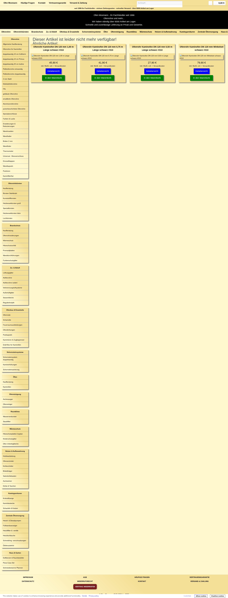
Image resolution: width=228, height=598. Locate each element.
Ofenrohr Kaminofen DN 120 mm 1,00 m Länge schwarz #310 (53, 48)
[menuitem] (159, 4)
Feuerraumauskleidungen (12, 325)
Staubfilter (7, 421)
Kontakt (41, 3)
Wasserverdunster (10, 416)
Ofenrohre (15, 39)
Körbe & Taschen (9, 486)
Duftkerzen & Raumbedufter (13, 558)
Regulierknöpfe (8, 303)
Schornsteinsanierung (11, 370)
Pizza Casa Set (8, 563)
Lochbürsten (7, 218)
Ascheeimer (7, 481)
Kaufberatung (8, 188)
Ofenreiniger (7, 404)
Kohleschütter (8, 466)
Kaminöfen (7, 387)
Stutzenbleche (8, 298)
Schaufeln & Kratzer (10, 508)
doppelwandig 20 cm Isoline (13, 64)
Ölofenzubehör (8, 545)
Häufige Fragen (28, 3)
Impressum (28, 577)
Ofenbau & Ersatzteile (15, 310)
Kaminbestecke (8, 503)
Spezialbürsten (8, 208)
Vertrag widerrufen (85, 587)
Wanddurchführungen (11, 255)
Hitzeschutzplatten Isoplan (13, 434)
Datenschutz (28, 581)
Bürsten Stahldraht (10, 193)
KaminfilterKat (8, 176)
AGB (85, 577)
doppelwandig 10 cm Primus (13, 59)
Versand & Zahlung (78, 3)
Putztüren (6, 171)
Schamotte (7, 320)
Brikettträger (7, 471)
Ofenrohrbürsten (15, 183)
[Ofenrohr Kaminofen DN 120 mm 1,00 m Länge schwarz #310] (53, 57)
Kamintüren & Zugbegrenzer (13, 340)
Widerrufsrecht (85, 581)
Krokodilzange (8, 498)
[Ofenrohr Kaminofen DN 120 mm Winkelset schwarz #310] (201, 57)
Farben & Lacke (9, 119)
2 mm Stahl (7, 79)
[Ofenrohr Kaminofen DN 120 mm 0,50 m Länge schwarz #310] (152, 57)
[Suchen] (181, 3)
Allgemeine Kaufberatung (12, 44)
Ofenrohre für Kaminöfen (12, 49)
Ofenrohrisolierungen (11, 235)
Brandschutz (15, 226)
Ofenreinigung (15, 394)
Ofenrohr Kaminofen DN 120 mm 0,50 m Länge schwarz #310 (152, 48)
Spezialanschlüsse (10, 114)
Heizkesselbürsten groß (12, 203)
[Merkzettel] (210, 3)
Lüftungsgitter (8, 273)
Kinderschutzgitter (10, 439)
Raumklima (15, 411)
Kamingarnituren (15, 493)
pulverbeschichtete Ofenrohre (14, 109)
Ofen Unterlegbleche (11, 444)
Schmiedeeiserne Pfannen (13, 568)
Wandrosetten (8, 131)
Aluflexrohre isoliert (10, 283)
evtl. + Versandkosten (58, 66)
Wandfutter (7, 146)
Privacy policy (94, 596)
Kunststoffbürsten (9, 198)
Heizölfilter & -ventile (10, 531)
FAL (4, 89)
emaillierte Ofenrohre (11, 99)
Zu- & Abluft (15, 268)
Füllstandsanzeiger (10, 526)
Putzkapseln (7, 335)
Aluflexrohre (7, 278)
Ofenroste (6, 315)
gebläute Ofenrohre (10, 94)
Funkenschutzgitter (10, 260)
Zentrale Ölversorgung (15, 516)
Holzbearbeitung (9, 456)
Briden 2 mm (8, 141)
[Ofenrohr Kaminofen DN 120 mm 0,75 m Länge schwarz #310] (103, 57)
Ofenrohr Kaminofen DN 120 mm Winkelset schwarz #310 (201, 48)
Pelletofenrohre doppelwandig (14, 74)
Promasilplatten (9, 250)
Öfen (15, 377)
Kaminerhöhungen (10, 365)
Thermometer (8, 151)
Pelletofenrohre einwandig (13, 69)
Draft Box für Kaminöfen (12, 345)
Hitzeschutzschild (9, 245)
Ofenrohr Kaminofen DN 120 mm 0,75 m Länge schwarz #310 (103, 48)
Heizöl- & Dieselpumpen (12, 521)
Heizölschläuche (9, 535)
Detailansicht (53, 71)
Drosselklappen (9, 161)
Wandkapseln (8, 166)
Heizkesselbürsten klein (12, 213)
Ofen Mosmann (10, 3)
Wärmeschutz (8, 240)
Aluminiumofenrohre (10, 104)
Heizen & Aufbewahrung (15, 451)
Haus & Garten (15, 553)
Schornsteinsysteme (15, 352)
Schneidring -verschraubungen (14, 540)
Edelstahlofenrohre (10, 84)
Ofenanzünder (8, 461)
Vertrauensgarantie (57, 3)
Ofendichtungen (9, 330)
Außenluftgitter (8, 293)
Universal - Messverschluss (13, 156)
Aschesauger (8, 399)
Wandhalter (7, 136)
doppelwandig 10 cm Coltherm (14, 54)
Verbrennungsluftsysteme (12, 288)
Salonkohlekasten (9, 476)
